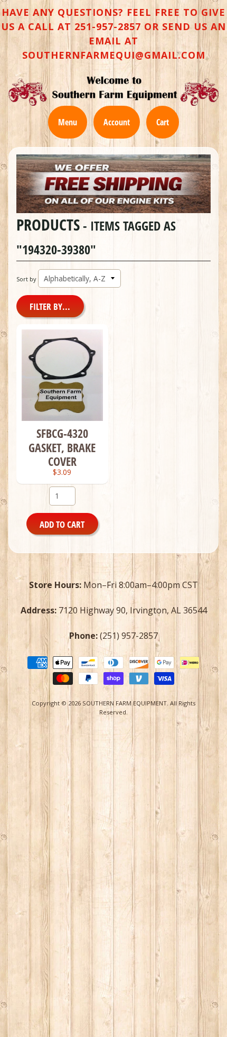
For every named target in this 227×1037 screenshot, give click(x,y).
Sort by (26, 279)
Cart (162, 122)
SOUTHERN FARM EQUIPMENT (124, 703)
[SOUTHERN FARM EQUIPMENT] (113, 91)
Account (116, 122)
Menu (67, 122)
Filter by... (50, 306)
